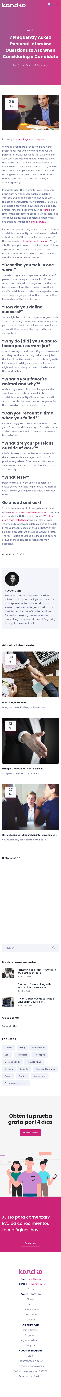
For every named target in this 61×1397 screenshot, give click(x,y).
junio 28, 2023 (25, 1005)
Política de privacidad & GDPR (30, 1371)
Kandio (46, 209)
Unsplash (40, 139)
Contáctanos (30, 1314)
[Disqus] (30, 899)
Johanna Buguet (22, 139)
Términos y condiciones (30, 1366)
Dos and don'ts (12, 1061)
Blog (30, 1355)
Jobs (7, 1054)
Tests (30, 1304)
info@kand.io (35, 1279)
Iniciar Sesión (30, 1330)
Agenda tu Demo (30, 1340)
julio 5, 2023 (24, 991)
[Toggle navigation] (57, 5)
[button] (50, 5)
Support (30, 1345)
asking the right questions (35, 241)
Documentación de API (30, 1361)
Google (8, 1047)
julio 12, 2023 (24, 976)
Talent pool (40, 1054)
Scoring (22, 1076)
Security (24, 1069)
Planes (30, 1299)
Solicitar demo (30, 1132)
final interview (38, 221)
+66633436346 (37, 1283)
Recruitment (38, 1047)
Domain (9, 1069)
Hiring (22, 1047)
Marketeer (22, 1054)
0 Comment (41, 65)
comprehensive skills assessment (28, 512)
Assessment (40, 1076)
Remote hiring (34, 1061)
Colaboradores (30, 1309)
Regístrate (30, 1243)
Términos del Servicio (30, 1376)
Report (8, 1076)
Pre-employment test (16, 1083)
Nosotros (30, 1319)
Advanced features (45, 1069)
